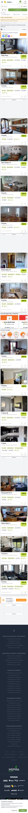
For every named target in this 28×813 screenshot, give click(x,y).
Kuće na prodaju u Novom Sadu (14, 728)
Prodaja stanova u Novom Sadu (14, 673)
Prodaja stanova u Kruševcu (14, 686)
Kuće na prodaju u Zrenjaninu (14, 737)
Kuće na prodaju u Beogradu (14, 739)
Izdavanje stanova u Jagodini (14, 716)
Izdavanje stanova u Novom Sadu (14, 700)
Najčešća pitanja (22, 757)
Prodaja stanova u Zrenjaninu (14, 681)
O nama (13, 751)
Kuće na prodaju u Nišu (14, 731)
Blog (6, 751)
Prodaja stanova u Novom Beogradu (14, 645)
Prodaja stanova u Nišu (14, 675)
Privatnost (14, 759)
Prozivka (14, 23)
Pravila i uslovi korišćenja (8, 757)
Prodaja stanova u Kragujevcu (14, 677)
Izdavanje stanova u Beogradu (14, 656)
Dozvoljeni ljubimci (6, 14)
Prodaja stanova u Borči (14, 641)
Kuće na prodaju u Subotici (14, 735)
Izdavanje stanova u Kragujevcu (14, 705)
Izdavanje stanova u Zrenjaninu (14, 709)
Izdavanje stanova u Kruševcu (14, 711)
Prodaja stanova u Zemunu (14, 643)
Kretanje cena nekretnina (14, 741)
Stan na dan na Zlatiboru (14, 720)
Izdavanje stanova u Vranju (14, 718)
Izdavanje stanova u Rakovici (14, 664)
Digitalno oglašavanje (10, 754)
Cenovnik (21, 754)
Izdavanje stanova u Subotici (14, 707)
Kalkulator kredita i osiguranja (14, 746)
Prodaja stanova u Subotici (14, 679)
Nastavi (23, 810)
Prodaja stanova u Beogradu (14, 639)
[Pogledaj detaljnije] (14, 46)
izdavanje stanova (7, 23)
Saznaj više (14, 810)
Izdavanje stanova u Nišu (14, 703)
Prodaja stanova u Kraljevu (14, 692)
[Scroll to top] (14, 630)
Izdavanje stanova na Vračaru (14, 662)
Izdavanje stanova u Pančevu (14, 713)
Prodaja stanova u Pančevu (14, 688)
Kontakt (21, 751)
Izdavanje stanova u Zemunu (14, 658)
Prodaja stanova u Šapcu (14, 683)
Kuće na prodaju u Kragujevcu (14, 733)
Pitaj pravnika (14, 744)
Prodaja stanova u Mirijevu (14, 647)
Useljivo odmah (16, 14)
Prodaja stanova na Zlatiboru (14, 690)
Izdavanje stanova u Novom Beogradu (14, 660)
